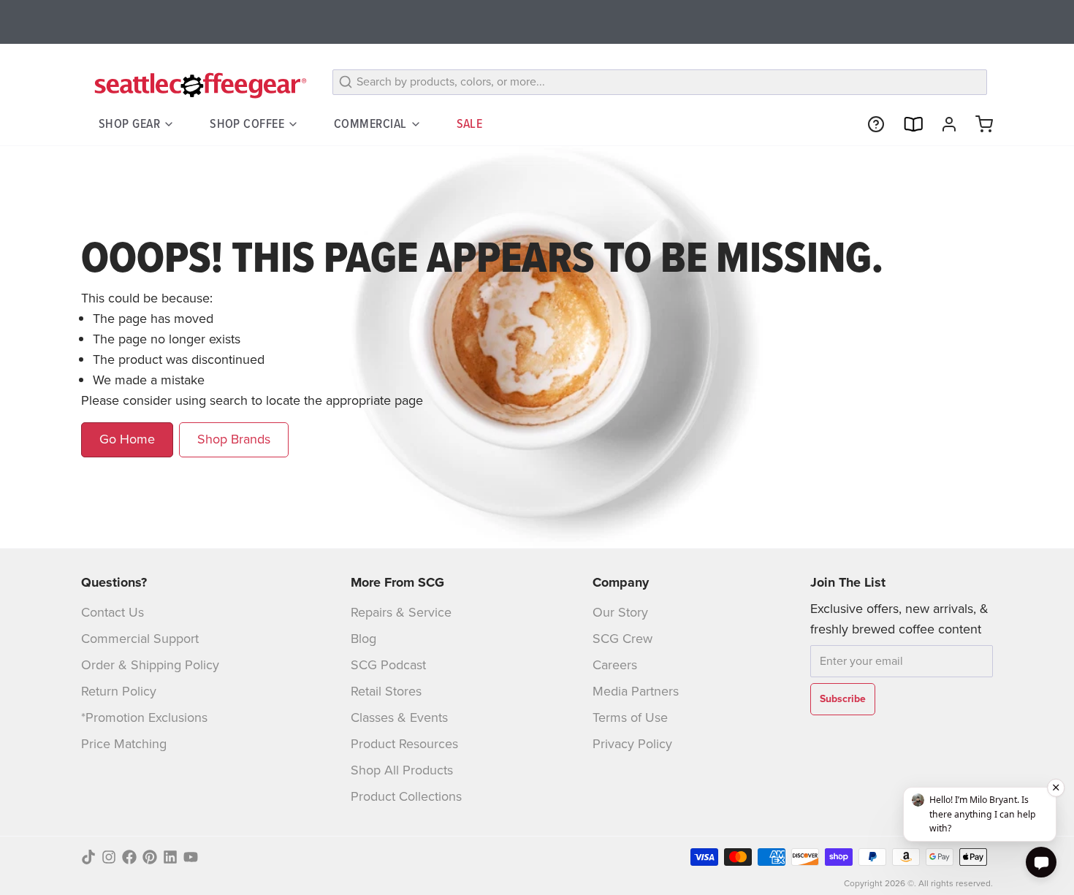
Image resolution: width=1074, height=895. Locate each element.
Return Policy (118, 691)
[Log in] (943, 124)
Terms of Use (630, 717)
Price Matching (124, 743)
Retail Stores (386, 691)
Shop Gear (129, 123)
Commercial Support (140, 638)
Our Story (620, 612)
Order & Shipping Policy (150, 664)
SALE (470, 123)
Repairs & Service (401, 612)
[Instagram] (109, 857)
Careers (615, 664)
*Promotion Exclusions (144, 717)
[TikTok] (88, 857)
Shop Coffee (247, 123)
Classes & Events (399, 717)
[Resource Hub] (870, 124)
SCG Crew (622, 638)
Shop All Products (402, 770)
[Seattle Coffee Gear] (198, 85)
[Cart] (978, 124)
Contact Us (112, 612)
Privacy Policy (632, 743)
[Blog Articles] (907, 124)
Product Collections (406, 796)
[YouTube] (190, 857)
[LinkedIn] (170, 857)
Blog (363, 638)
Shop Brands (233, 439)
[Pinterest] (149, 857)
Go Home (127, 439)
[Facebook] (129, 857)
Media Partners (636, 691)
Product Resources (404, 743)
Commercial (370, 123)
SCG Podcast (388, 664)
